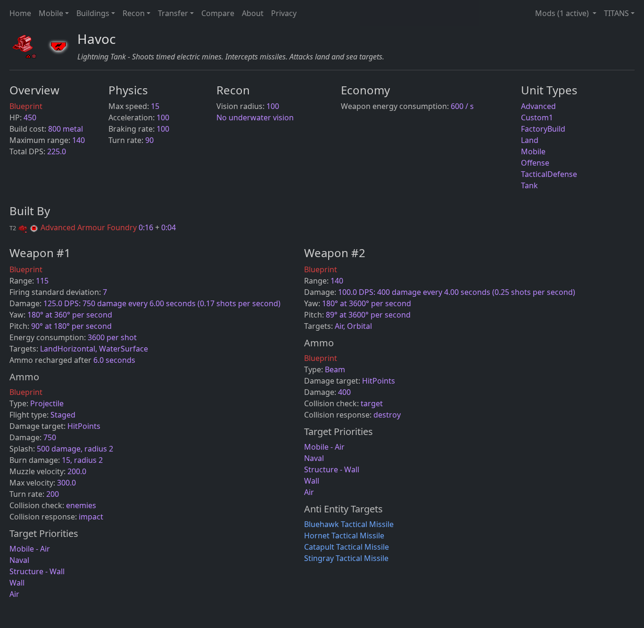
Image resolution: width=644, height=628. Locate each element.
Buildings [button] (92, 13)
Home (20, 13)
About (253, 13)
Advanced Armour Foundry (74, 227)
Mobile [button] (51, 13)
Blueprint (25, 106)
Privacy (284, 13)
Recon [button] (134, 13)
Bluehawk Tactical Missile (349, 524)
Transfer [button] (173, 13)
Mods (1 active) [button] (563, 13)
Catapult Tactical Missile (346, 547)
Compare (217, 13)
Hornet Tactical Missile (344, 535)
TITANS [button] (616, 13)
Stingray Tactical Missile (346, 558)
